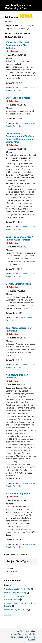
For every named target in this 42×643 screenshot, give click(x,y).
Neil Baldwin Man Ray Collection (17, 376)
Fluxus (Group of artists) (16, 592)
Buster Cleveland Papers (18, 97)
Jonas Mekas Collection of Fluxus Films (19, 329)
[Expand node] (39, 12)
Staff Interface (22, 631)
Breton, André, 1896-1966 (16, 609)
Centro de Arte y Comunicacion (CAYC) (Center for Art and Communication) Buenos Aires (20, 137)
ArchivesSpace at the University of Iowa (18, 7)
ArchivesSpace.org (18, 634)
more (7, 614)
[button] (17, 561)
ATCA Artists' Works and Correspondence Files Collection (17, 45)
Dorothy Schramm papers (18, 283)
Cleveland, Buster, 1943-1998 (18, 589)
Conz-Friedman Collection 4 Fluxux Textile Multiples (19, 238)
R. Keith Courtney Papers (18, 493)
